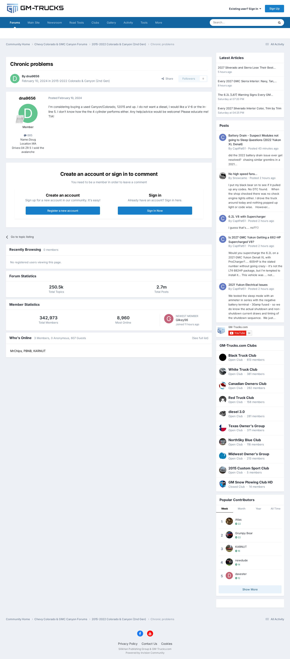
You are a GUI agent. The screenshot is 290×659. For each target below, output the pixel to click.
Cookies (166, 643)
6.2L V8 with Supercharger (247, 216)
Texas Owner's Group (246, 426)
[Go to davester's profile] (229, 575)
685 (29, 135)
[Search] (279, 22)
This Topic (263, 22)
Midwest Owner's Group (248, 454)
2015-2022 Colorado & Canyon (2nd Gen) (81, 81)
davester (241, 574)
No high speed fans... (242, 174)
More (158, 22)
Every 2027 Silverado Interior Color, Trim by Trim (249, 108)
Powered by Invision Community (145, 652)
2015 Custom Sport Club (248, 468)
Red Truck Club (241, 398)
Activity (128, 22)
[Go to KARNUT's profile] (229, 548)
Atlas (238, 519)
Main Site (34, 22)
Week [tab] (224, 508)
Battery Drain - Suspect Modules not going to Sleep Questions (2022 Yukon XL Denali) (254, 140)
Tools (144, 22)
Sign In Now (155, 210)
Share (168, 78)
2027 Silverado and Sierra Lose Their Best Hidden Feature (245, 68)
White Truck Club (242, 369)
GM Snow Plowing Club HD (250, 482)
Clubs (95, 22)
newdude (241, 560)
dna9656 (32, 76)
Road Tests (76, 22)
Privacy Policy (128, 643)
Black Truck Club (242, 355)
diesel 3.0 (236, 412)
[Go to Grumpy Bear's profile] (229, 534)
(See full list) (200, 338)
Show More (250, 589)
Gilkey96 (182, 320)
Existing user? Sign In (244, 8)
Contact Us (149, 643)
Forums (15, 22)
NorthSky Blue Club (244, 440)
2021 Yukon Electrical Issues (247, 284)
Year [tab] (258, 508)
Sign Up (274, 8)
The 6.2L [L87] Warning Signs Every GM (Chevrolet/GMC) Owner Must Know (244, 95)
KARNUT (241, 546)
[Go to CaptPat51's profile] (222, 137)
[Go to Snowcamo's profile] (222, 175)
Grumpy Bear (244, 533)
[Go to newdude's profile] (229, 562)
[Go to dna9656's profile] (15, 78)
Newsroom (54, 22)
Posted (263, 148)
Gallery (111, 22)
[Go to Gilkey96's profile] (168, 318)
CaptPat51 (239, 148)
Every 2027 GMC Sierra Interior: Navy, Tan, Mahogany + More (246, 81)
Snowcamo (240, 178)
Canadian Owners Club (247, 384)
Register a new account (62, 210)
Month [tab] (241, 508)
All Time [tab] (275, 508)
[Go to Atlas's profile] (229, 521)
